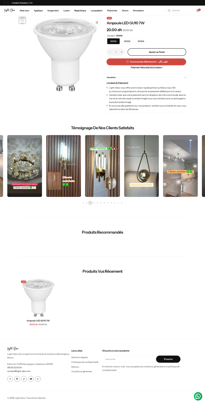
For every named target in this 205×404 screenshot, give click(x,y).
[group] (64, 54)
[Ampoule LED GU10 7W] (38, 297)
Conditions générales (81, 371)
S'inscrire (168, 359)
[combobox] (179, 10)
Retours (75, 366)
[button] (83, 203)
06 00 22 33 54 (14, 367)
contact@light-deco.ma (18, 371)
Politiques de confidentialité (84, 362)
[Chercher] (169, 10)
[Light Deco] (10, 10)
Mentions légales (79, 357)
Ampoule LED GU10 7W (38, 320)
